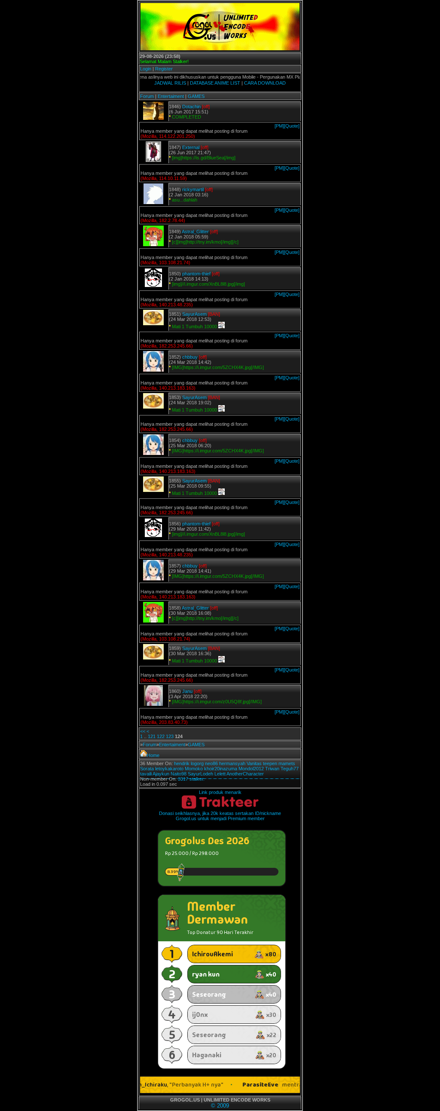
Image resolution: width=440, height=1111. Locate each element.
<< (142, 731)
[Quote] (291, 125)
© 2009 (220, 1105)
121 (152, 736)
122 (161, 736)
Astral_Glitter (195, 231)
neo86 (211, 763)
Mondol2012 (251, 768)
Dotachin (191, 106)
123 (170, 736)
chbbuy (190, 357)
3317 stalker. (191, 778)
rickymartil (193, 189)
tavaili (146, 773)
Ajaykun (161, 773)
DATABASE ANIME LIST (215, 82)
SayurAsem (194, 314)
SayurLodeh (200, 773)
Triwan (272, 768)
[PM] (279, 125)
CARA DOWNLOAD (265, 82)
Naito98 (178, 773)
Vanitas (254, 763)
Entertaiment (171, 96)
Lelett (220, 773)
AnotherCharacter (245, 773)
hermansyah (232, 763)
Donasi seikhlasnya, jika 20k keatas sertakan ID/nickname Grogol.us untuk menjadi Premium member (220, 816)
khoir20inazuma (220, 768)
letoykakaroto (169, 768)
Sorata (147, 768)
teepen (270, 763)
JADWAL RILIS (170, 82)
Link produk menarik (220, 792)
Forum (147, 96)
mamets (286, 763)
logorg (197, 763)
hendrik (181, 763)
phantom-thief (196, 273)
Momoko (194, 768)
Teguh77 (290, 768)
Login (145, 68)
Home (153, 755)
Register (164, 68)
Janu (187, 691)
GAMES (196, 96)
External (190, 147)
